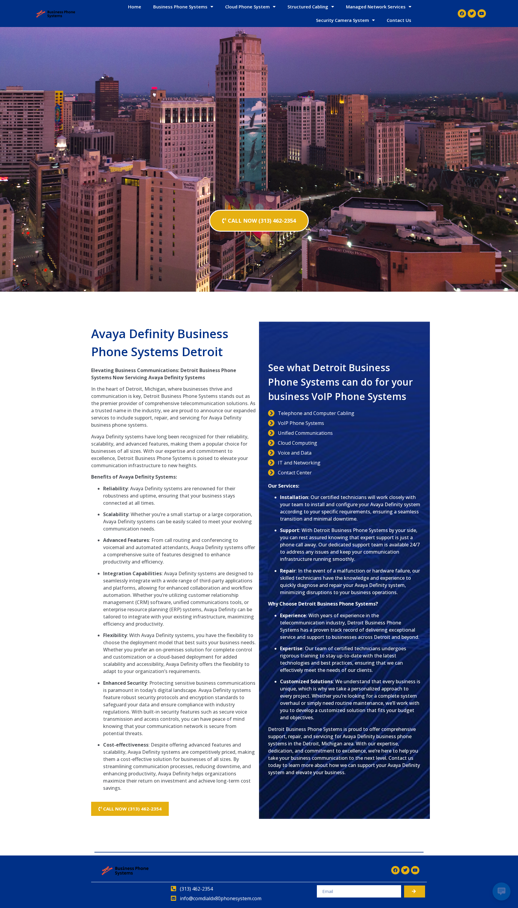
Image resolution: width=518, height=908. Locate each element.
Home (134, 7)
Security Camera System (342, 20)
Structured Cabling (307, 7)
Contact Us (399, 20)
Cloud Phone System (247, 7)
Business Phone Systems (180, 7)
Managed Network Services (376, 7)
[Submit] (414, 891)
